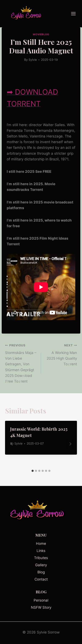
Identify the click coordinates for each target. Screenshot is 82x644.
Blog (41, 572)
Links (41, 551)
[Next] (70, 444)
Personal (41, 600)
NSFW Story (41, 607)
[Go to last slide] (11, 444)
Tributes (41, 558)
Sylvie (33, 59)
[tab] (33, 471)
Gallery (41, 565)
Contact (41, 579)
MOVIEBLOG (41, 34)
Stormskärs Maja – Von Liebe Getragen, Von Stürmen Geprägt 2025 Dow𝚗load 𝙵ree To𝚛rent (20, 363)
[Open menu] (75, 13)
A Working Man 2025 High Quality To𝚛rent (62, 355)
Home (41, 543)
